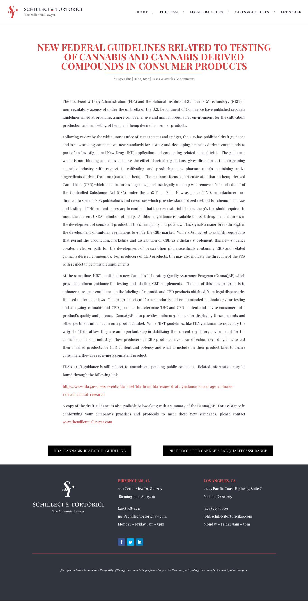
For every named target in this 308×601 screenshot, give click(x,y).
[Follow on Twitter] (130, 542)
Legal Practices (206, 12)
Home (142, 12)
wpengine (124, 79)
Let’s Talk (291, 12)
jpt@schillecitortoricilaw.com (228, 516)
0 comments (186, 79)
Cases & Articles (252, 12)
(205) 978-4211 (129, 508)
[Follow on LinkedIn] (139, 542)
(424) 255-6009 (216, 508)
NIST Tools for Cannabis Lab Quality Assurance (218, 450)
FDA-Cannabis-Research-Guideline (90, 450)
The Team (168, 12)
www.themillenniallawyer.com (87, 422)
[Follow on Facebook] (121, 542)
